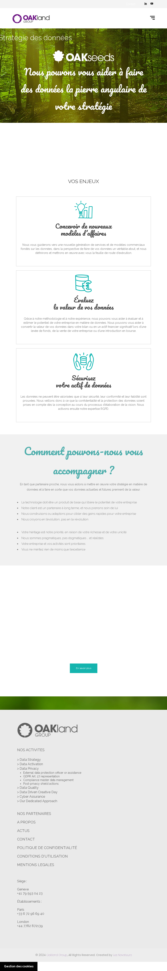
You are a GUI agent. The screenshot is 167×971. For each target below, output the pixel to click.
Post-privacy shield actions (41, 783)
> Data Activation (30, 764)
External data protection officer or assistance (52, 772)
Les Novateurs (122, 955)
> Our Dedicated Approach (37, 801)
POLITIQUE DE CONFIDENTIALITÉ (47, 848)
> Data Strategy (29, 760)
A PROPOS (26, 822)
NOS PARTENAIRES (34, 813)
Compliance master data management (48, 780)
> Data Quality (27, 788)
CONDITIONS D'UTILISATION (42, 856)
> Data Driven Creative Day (37, 792)
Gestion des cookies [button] (18, 966)
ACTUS (23, 831)
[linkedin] (146, 4)
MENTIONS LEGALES (35, 865)
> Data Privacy (28, 768)
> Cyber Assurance (31, 796)
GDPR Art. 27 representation (41, 776)
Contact (130, 4)
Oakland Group (57, 955)
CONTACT (26, 839)
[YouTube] (152, 4)
